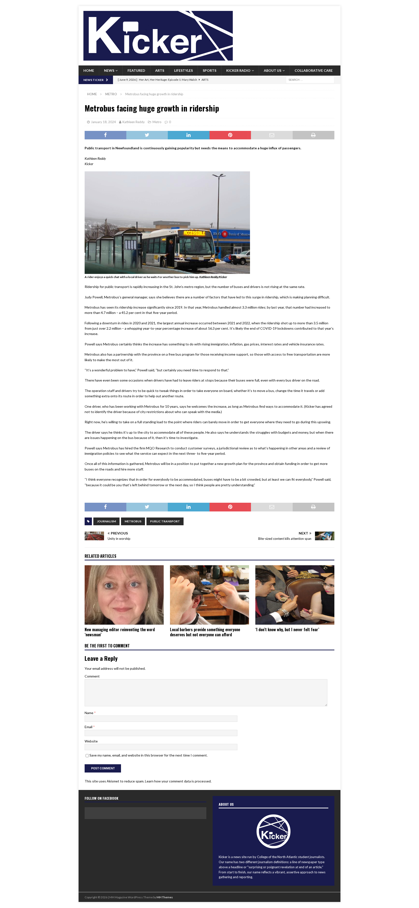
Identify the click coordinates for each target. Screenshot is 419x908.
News (109, 70)
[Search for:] (310, 79)
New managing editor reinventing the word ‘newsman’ (120, 632)
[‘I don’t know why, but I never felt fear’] (294, 595)
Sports (209, 70)
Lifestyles (183, 70)
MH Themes (165, 897)
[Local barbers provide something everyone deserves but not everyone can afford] (209, 595)
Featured (136, 70)
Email (89, 727)
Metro (157, 122)
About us (272, 70)
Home (88, 70)
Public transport (165, 521)
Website (91, 741)
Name (89, 713)
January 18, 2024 (103, 122)
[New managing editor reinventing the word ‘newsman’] (124, 595)
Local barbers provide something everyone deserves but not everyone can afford (205, 632)
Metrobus (133, 521)
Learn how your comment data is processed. (178, 781)
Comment (92, 676)
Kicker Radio (238, 70)
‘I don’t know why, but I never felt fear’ (287, 629)
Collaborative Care (314, 70)
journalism (106, 521)
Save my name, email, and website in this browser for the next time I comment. (148, 755)
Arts (159, 70)
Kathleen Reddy (133, 122)
